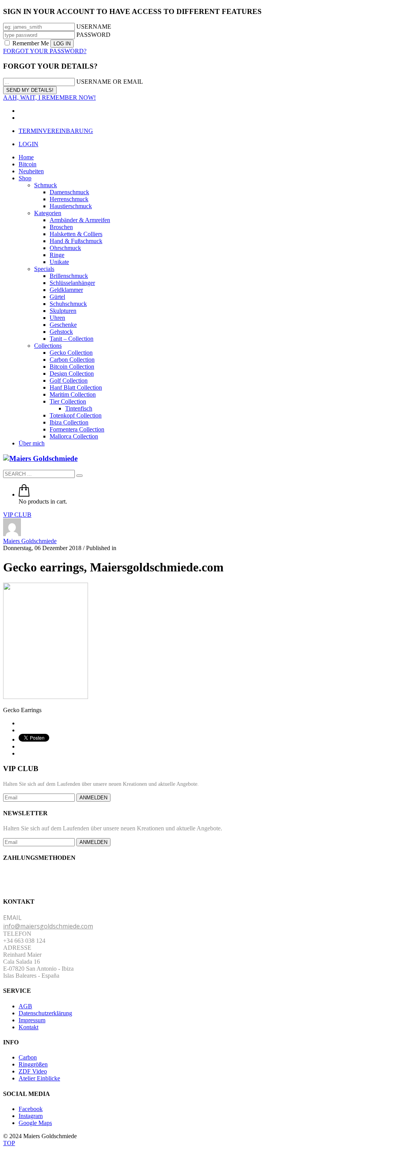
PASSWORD (93, 34)
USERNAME (93, 26)
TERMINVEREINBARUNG (56, 131)
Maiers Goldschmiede (30, 541)
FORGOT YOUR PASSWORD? (44, 51)
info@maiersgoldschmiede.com (48, 926)
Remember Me (30, 43)
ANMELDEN (93, 798)
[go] (79, 475)
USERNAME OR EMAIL (109, 81)
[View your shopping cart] (24, 494)
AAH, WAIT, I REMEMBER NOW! (49, 97)
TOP (9, 1143)
